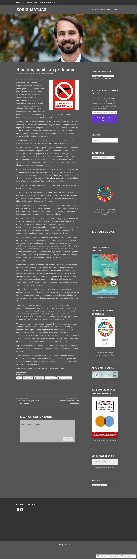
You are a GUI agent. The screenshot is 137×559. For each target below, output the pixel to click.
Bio (85, 9)
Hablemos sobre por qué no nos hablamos (28, 401)
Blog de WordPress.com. (68, 545)
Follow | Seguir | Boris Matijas (105, 119)
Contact (117, 9)
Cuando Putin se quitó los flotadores (69, 401)
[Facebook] (18, 509)
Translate (108, 79)
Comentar (68, 439)
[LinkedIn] (21, 509)
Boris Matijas (31, 9)
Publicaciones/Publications (100, 9)
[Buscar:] (105, 140)
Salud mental (48, 73)
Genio (56, 327)
